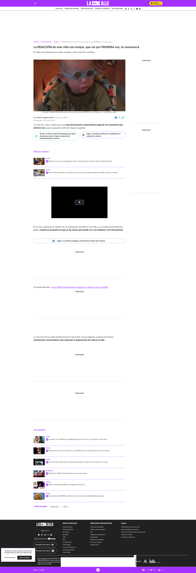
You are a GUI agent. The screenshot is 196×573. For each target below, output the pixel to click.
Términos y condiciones (128, 537)
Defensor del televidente (97, 529)
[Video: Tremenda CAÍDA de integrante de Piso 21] (39, 485)
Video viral (54, 507)
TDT (91, 532)
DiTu (64, 539)
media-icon (98, 570)
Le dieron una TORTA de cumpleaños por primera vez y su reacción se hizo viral (78, 439)
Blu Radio (65, 534)
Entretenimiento (46, 42)
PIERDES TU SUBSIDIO (102, 8)
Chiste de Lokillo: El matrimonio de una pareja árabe (68, 473)
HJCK (64, 537)
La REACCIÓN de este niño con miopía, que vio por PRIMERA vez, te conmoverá (86, 42)
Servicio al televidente (97, 527)
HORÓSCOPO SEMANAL (72, 8)
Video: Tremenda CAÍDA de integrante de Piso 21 (67, 485)
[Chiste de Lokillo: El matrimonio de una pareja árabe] (39, 473)
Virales (56, 42)
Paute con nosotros (96, 542)
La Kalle (36, 42)
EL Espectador (67, 542)
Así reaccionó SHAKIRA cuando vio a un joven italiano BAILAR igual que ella (76, 496)
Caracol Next (66, 552)
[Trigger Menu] (35, 3)
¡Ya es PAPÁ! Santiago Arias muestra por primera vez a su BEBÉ (79, 287)
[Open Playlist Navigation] (162, 570)
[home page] (98, 3)
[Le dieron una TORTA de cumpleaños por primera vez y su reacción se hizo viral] (39, 439)
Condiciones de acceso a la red (130, 527)
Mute (143, 570)
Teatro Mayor (66, 544)
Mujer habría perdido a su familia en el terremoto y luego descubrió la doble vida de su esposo (83, 172)
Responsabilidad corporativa (129, 529)
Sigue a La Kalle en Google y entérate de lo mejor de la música (81, 241)
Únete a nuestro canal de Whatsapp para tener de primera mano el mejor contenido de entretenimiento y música (58, 136)
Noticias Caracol (67, 527)
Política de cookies (126, 534)
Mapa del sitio (94, 544)
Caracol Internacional (69, 547)
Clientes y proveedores (97, 539)
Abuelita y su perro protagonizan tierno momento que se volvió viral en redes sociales (80, 161)
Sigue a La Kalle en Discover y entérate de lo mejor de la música (104, 135)
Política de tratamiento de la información (133, 532)
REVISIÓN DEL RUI (87, 8)
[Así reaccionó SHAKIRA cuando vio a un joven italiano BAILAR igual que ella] (39, 496)
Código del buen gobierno (97, 534)
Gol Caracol (66, 532)
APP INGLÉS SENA (117, 8)
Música (48, 482)
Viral (65, 507)
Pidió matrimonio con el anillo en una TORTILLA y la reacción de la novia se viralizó (79, 451)
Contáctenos (94, 537)
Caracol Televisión (68, 529)
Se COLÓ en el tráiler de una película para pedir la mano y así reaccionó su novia (78, 462)
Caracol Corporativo (69, 550)
